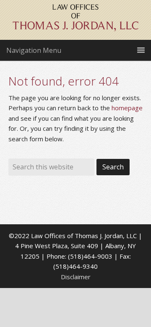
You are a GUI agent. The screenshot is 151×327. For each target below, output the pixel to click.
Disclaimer (76, 276)
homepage (127, 108)
